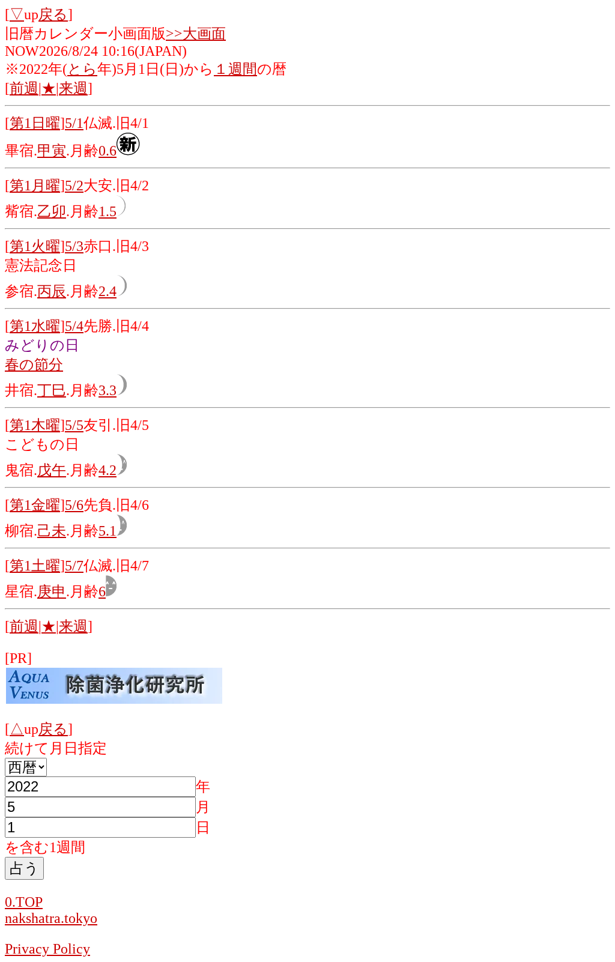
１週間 (235, 69)
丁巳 (51, 390)
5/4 (74, 326)
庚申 (51, 591)
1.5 (107, 211)
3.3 (107, 390)
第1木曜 (35, 425)
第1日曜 (35, 123)
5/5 (74, 425)
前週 (24, 88)
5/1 (74, 123)
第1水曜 (35, 326)
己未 (51, 531)
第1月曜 (35, 185)
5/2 (74, 185)
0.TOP (24, 902)
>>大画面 (196, 33)
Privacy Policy (47, 949)
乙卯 (51, 211)
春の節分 (34, 364)
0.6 (107, 151)
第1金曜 (35, 505)
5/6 (74, 505)
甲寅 (51, 151)
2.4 (107, 291)
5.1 (107, 531)
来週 (73, 88)
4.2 (107, 470)
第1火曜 (35, 246)
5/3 (74, 246)
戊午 (51, 470)
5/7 (74, 565)
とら (82, 69)
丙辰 (51, 291)
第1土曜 (35, 565)
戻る (53, 14)
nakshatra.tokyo (51, 918)
